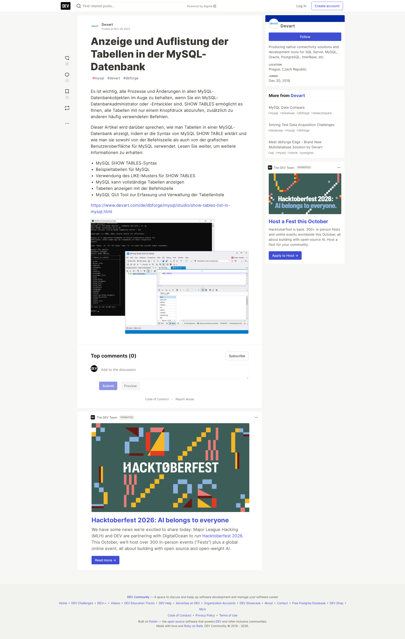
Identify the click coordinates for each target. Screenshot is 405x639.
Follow (305, 37)
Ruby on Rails (193, 626)
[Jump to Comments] (67, 77)
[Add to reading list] (67, 93)
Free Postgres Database (308, 603)
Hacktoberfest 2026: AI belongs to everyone (160, 520)
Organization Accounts (219, 603)
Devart (107, 24)
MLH (202, 609)
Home (63, 603)
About (269, 603)
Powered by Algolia (200, 6)
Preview (130, 386)
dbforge (130, 78)
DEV (218, 621)
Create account (327, 6)
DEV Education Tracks (139, 603)
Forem (153, 621)
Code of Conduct (157, 399)
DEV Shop (336, 603)
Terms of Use (228, 615)
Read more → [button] (105, 560)
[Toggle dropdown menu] (256, 417)
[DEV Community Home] (65, 6)
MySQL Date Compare (300, 110)
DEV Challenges (82, 603)
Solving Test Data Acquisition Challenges (301, 127)
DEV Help (165, 603)
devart (113, 78)
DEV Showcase (250, 603)
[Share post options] (67, 123)
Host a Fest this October (298, 221)
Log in (301, 6)
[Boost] (67, 108)
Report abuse (185, 399)
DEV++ (102, 603)
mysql (98, 78)
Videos (115, 603)
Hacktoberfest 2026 (222, 535)
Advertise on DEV (188, 603)
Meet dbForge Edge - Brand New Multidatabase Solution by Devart (295, 147)
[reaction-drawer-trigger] (67, 60)
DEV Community (138, 597)
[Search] (78, 6)
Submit (108, 386)
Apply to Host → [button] (285, 255)
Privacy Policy (205, 615)
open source (176, 621)
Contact (282, 603)
